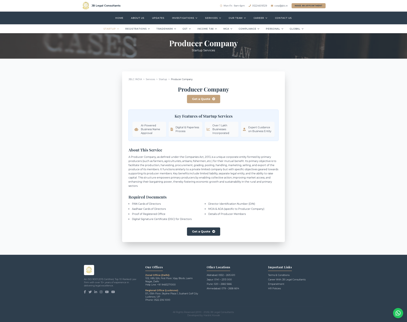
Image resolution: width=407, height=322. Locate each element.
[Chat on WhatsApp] (398, 313)
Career (259, 18)
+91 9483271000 (166, 284)
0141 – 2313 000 (223, 279)
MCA (226, 28)
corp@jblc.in (281, 5)
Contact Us (283, 18)
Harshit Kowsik (212, 315)
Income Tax (205, 28)
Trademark (164, 28)
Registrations (136, 28)
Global (295, 28)
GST (185, 28)
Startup (109, 28)
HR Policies (274, 288)
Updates (158, 18)
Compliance (247, 28)
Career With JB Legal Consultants (287, 279)
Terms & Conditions (279, 275)
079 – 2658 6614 (230, 288)
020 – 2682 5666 (223, 284)
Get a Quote (201, 99)
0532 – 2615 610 (226, 275)
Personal (273, 28)
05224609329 (259, 5)
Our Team (236, 18)
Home (119, 18)
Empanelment (276, 284)
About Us (137, 18)
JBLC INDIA (135, 79)
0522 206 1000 (162, 299)
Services (211, 18)
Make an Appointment (308, 5)
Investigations (183, 18)
